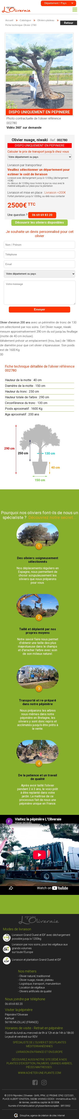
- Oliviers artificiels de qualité (34, 991)
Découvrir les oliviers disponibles (39, 222)
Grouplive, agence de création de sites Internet (42, 1115)
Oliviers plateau (45, 20)
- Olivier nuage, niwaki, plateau (35, 979)
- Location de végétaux (31, 987)
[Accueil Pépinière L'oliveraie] (16, 12)
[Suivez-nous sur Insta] (44, 1083)
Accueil (9, 20)
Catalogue (25, 20)
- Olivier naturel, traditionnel (34, 976)
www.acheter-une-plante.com (39, 1072)
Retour (68, 23)
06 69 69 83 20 (42, 215)
